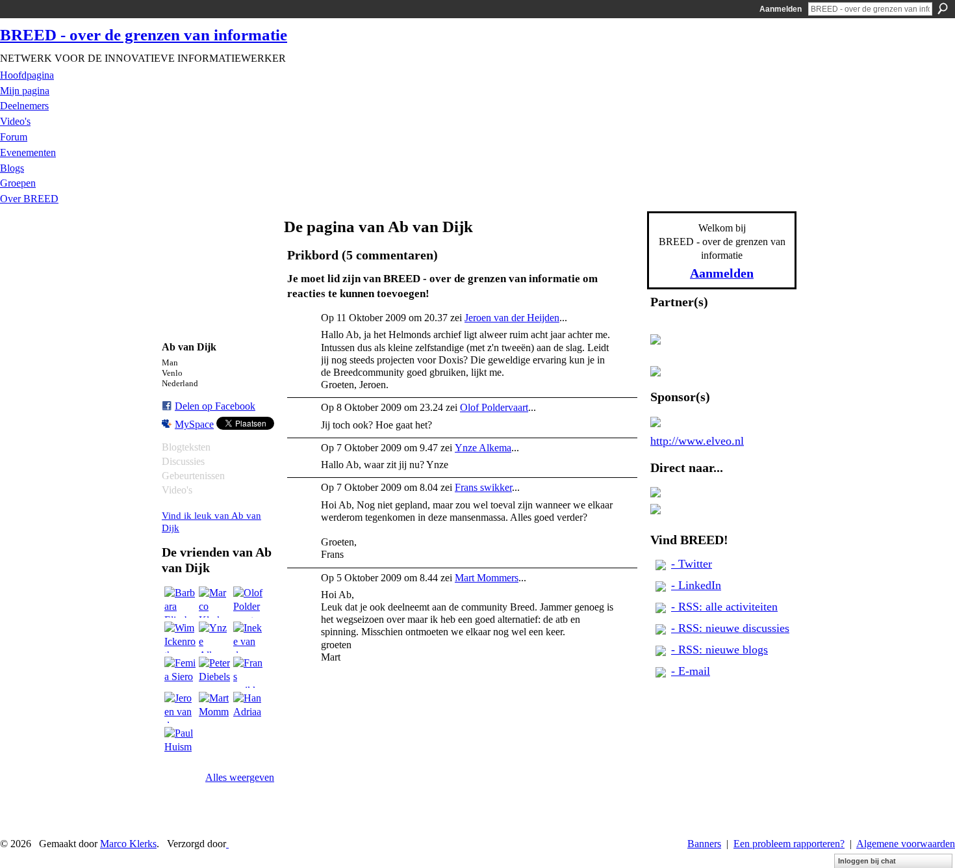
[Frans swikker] (248, 672)
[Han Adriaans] (248, 707)
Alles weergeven (239, 777)
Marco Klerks (128, 843)
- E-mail (690, 670)
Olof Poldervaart (494, 407)
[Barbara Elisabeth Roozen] (180, 602)
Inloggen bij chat (867, 861)
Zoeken (942, 8)
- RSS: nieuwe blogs (719, 649)
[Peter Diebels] (214, 672)
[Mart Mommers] (214, 707)
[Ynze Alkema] (214, 637)
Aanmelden (780, 9)
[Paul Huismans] (180, 742)
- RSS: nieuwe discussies (730, 628)
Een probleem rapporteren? (789, 843)
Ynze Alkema (483, 447)
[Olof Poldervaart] (248, 602)
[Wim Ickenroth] (180, 637)
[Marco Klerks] (214, 602)
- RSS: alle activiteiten (724, 606)
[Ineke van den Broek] (248, 637)
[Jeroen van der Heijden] (180, 707)
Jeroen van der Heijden (512, 317)
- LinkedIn (696, 585)
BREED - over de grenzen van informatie (143, 35)
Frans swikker (483, 487)
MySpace (194, 424)
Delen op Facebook (215, 406)
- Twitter (691, 563)
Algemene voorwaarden (905, 843)
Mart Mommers (486, 577)
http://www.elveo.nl (697, 440)
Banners (704, 843)
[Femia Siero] (180, 672)
